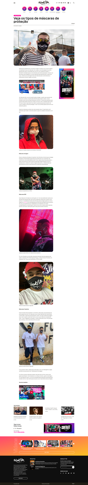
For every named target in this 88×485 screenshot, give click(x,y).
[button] (73, 443)
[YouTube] (61, 2)
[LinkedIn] (65, 2)
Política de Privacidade (45, 483)
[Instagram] (58, 2)
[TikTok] (56, 2)
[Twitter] (63, 2)
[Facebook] (59, 2)
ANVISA (25, 202)
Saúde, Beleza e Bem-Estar (58, 12)
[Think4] (73, 483)
